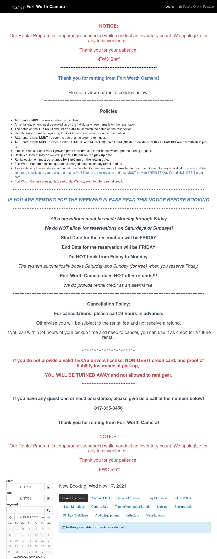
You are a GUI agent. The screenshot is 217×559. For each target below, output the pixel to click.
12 (36, 535)
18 (29, 540)
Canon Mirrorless (128, 498)
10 (22, 535)
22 (9, 546)
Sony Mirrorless (157, 498)
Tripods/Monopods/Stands (132, 506)
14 (49, 535)
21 (49, 540)
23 (16, 546)
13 (42, 535)
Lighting (162, 506)
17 (22, 540)
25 (29, 546)
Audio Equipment (107, 515)
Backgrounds (183, 506)
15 (9, 540)
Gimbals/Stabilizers (76, 515)
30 (16, 552)
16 (16, 540)
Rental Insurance (73, 498)
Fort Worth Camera (45, 6)
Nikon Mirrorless (74, 506)
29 (9, 552)
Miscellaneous (155, 515)
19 (36, 540)
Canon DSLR (101, 498)
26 (36, 546)
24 (22, 546)
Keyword (12, 504)
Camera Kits (99, 506)
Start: (9, 481)
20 (42, 540)
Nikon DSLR (182, 498)
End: (9, 493)
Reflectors (132, 515)
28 (49, 546)
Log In (170, 6)
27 (42, 546)
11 (29, 535)
